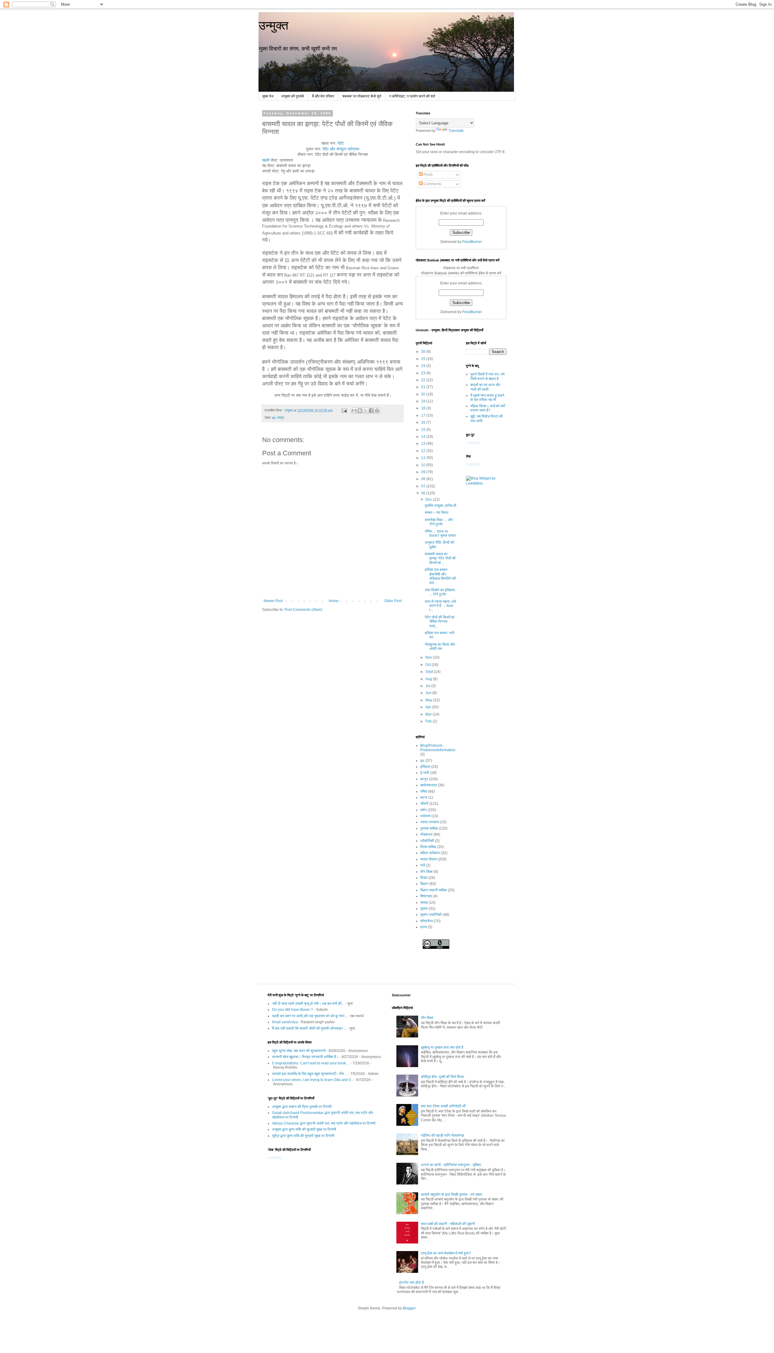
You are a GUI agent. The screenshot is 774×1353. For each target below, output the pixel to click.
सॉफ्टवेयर (426, 921)
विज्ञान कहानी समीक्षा (433, 890)
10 (423, 465)
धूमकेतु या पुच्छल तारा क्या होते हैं (442, 1047)
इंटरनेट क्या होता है (411, 1282)
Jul (428, 686)
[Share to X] (366, 411)
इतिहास (425, 767)
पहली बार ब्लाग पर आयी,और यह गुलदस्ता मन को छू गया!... (309, 1016)
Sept (429, 672)
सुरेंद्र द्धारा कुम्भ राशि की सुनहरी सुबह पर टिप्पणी (303, 1136)
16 (423, 422)
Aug (429, 679)
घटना (424, 797)
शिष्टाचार (426, 896)
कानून (280, 417)
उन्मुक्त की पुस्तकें (292, 96)
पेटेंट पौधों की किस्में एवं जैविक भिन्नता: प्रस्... (439, 621)
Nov (429, 657)
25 (423, 359)
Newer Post (273, 601)
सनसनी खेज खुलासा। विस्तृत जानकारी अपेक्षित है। (305, 1057)
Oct (428, 665)
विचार (424, 878)
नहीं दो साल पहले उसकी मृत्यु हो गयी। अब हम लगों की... (308, 1003)
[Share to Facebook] (371, 411)
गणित (423, 791)
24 (423, 366)
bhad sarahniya (285, 1022)
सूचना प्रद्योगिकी (431, 914)
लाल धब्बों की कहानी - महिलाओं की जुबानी (448, 1224)
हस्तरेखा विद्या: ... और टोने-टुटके (439, 522)
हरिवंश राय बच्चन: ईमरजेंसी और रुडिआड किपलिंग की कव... (440, 576)
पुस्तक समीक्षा (429, 828)
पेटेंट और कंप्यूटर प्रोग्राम (341, 149)
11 (423, 458)
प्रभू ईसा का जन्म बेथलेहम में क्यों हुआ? (446, 1253)
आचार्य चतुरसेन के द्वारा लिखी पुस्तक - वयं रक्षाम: (452, 1194)
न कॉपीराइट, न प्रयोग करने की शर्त (412, 96)
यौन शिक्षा (426, 872)
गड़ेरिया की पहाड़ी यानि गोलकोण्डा (442, 1135)
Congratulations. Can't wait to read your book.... (311, 1063)
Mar (429, 714)
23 (423, 373)
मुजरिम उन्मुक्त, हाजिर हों (440, 505)
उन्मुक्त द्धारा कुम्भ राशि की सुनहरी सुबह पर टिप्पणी (304, 1129)
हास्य (423, 927)
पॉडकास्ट (426, 834)
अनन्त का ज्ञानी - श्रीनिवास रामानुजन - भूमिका (451, 1165)
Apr (428, 707)
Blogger (409, 1308)
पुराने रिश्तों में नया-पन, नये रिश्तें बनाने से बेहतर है (487, 376)
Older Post (393, 601)
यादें (422, 865)
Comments (432, 184)
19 (423, 401)
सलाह (424, 902)
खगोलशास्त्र (428, 785)
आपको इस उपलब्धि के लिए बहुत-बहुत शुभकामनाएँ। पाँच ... (309, 1074)
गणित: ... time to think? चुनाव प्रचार (440, 533)
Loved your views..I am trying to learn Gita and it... (312, 1080)
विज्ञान (424, 884)
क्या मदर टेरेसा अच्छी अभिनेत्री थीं (443, 1106)
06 (423, 493)
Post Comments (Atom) (303, 610)
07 (423, 486)
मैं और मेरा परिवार (323, 96)
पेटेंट (341, 143)
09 (423, 472)
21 (423, 387)
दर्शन (423, 810)
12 (423, 451)
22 (423, 380)
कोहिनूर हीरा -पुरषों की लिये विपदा (442, 1077)
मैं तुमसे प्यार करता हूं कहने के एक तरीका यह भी (487, 397)
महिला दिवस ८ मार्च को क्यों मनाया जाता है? (487, 408)
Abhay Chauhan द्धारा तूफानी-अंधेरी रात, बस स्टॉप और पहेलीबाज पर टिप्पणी (324, 1123)
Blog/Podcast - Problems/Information (437, 747)
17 (423, 415)
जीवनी (424, 803)
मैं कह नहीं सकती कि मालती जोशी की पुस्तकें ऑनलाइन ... (309, 1028)
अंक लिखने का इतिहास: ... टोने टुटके (440, 592)
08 (423, 479)
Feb (429, 721)
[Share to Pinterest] (377, 411)
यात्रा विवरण (428, 859)
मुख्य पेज (267, 96)
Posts (428, 174)
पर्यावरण (425, 816)
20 (423, 394)
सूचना (424, 908)
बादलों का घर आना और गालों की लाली (485, 387)
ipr (273, 417)
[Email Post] (344, 410)
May (429, 700)
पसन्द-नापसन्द (429, 822)
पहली (265, 160)
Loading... (474, 443)
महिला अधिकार (430, 853)
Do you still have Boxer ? (292, 1009)
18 (423, 408)
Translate (456, 131)
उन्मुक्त (273, 25)
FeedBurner (472, 242)
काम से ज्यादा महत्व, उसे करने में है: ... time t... (440, 605)
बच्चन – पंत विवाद (436, 512)
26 (423, 351)
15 (423, 430)
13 (423, 443)
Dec (429, 499)
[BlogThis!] (360, 411)
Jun (428, 693)
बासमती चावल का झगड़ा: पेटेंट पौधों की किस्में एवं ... (440, 558)
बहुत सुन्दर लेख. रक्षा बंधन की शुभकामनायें (299, 1051)
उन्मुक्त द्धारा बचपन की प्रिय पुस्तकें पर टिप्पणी (302, 1107)
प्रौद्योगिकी (427, 841)
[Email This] (354, 411)
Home (334, 601)
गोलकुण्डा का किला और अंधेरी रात (440, 646)
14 (423, 436)
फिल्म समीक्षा (428, 847)
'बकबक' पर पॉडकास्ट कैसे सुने (361, 96)
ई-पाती (424, 773)
